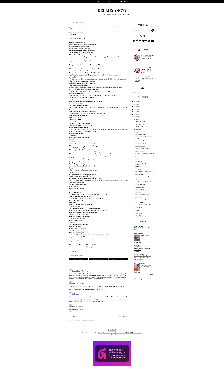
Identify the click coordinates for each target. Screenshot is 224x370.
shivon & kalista (139, 151)
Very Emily (137, 245)
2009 (135, 119)
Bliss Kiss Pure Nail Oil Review (142, 64)
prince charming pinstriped (142, 148)
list (74, 255)
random (77, 255)
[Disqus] (98, 290)
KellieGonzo (112, 10)
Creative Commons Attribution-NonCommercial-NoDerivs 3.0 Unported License (120, 333)
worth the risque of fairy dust (143, 205)
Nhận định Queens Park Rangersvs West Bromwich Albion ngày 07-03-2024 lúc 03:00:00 (143, 257)
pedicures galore (139, 187)
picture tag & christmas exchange (144, 153)
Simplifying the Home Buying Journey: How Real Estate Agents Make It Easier (142, 248)
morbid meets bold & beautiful (143, 182)
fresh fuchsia (138, 192)
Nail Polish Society (139, 263)
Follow (143, 45)
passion (137, 179)
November (139, 124)
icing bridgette (139, 202)
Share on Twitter (118, 259)
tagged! (137, 158)
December (139, 121)
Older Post (123, 316)
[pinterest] (149, 41)
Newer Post (73, 316)
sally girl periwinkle (140, 164)
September (139, 129)
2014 (135, 106)
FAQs (109, 1)
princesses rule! (139, 207)
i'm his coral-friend (140, 134)
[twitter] (134, 41)
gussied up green (140, 146)
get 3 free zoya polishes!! (142, 199)
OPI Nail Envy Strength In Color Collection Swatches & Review (147, 56)
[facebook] (137, 41)
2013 (135, 109)
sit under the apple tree (141, 166)
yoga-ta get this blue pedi (142, 194)
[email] (152, 41)
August (138, 132)
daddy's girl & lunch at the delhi (144, 169)
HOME (98, 1)
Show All (152, 274)
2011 (135, 114)
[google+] (146, 41)
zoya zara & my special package (144, 171)
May (137, 215)
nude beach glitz (139, 174)
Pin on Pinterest (98, 259)
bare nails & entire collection (143, 189)
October (138, 127)
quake (137, 156)
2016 (135, 101)
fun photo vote (139, 161)
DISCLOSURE (123, 1)
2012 (135, 111)
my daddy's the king (141, 184)
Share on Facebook (78, 259)
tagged (80, 255)
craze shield (138, 197)
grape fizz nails (138, 233)
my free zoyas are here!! (142, 176)
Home (99, 316)
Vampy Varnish (138, 226)
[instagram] (140, 41)
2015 (135, 104)
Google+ (109, 334)
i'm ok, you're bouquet (141, 141)
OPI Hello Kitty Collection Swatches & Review (147, 78)
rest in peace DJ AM (140, 143)
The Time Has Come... (76, 23)
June (137, 213)
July (137, 210)
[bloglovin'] (143, 41)
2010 (135, 117)
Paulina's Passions (139, 254)
